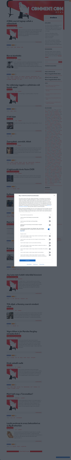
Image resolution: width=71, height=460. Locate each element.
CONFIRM (27, 260)
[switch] (49, 217)
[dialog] (35, 230)
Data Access (35, 264)
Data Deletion (29, 264)
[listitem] (35, 214)
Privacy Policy (41, 264)
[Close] (55, 196)
